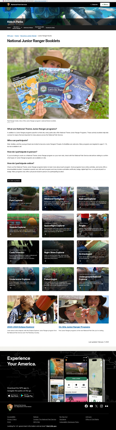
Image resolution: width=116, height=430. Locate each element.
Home (9, 27)
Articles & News (28, 27)
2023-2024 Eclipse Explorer (20, 327)
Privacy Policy (12, 419)
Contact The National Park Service (44, 419)
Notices (35, 417)
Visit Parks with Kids (39, 27)
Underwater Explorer (19, 279)
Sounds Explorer (17, 227)
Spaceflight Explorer (54, 225)
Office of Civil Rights (92, 419)
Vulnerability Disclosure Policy (69, 422)
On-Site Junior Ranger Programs (74, 327)
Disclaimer (62, 419)
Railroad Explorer (87, 199)
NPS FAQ (36, 422)
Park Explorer (16, 200)
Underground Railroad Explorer (90, 278)
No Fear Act (63, 417)
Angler (82, 225)
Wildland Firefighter (54, 199)
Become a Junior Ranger (16, 27)
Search (95, 4)
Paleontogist (50, 279)
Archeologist (85, 254)
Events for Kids (50, 27)
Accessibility (11, 417)
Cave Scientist (16, 252)
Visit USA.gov (51, 426)
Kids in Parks (15, 22)
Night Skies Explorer (54, 252)
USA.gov (89, 417)
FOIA (9, 422)
